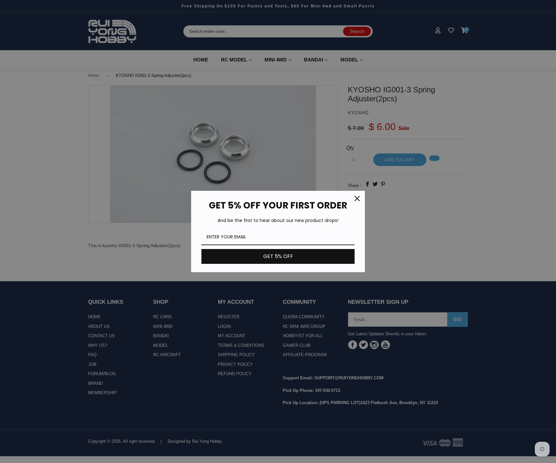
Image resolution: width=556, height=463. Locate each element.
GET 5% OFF (278, 256)
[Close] (357, 198)
